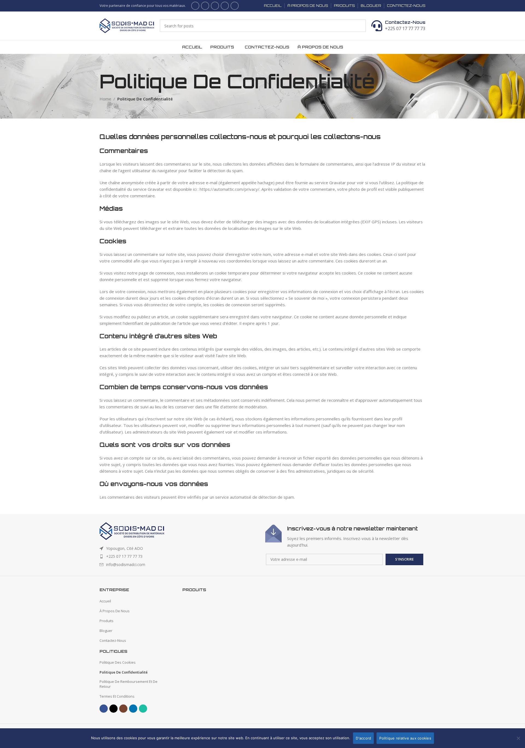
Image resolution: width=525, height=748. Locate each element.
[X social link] (205, 6)
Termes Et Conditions (117, 696)
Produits (106, 620)
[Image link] (132, 530)
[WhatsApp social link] (235, 6)
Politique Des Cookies (118, 662)
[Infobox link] (345, 536)
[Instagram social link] (215, 6)
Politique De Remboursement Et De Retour (129, 684)
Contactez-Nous (405, 22)
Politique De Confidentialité (124, 672)
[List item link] (180, 556)
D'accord (363, 738)
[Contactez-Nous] (376, 25)
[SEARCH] (359, 25)
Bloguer (106, 630)
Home (105, 99)
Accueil (105, 601)
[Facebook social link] (195, 6)
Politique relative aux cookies (405, 738)
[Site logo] (127, 25)
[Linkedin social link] (225, 6)
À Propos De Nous (115, 610)
